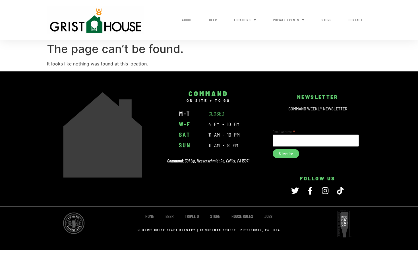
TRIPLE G (192, 216)
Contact (356, 20)
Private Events (286, 20)
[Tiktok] (340, 190)
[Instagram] (325, 190)
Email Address (284, 131)
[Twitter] (295, 190)
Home (149, 216)
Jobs (268, 216)
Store (327, 20)
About (187, 20)
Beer (213, 20)
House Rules (242, 216)
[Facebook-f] (310, 190)
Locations (242, 20)
